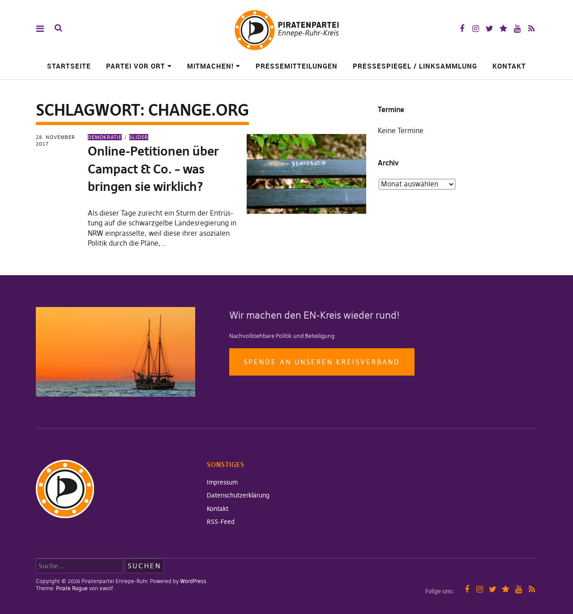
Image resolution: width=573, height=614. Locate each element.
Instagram (475, 28)
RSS (531, 28)
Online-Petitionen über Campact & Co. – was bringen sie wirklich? (153, 168)
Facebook (461, 28)
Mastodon (503, 28)
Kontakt (509, 65)
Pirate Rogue (72, 588)
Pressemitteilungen (297, 65)
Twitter (489, 28)
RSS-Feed (221, 522)
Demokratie (105, 137)
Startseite (69, 65)
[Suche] (58, 28)
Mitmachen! (210, 65)
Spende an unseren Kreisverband (322, 362)
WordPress (193, 581)
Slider (138, 137)
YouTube (517, 28)
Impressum (222, 482)
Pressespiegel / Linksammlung (415, 65)
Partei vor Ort (135, 65)
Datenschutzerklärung (238, 495)
